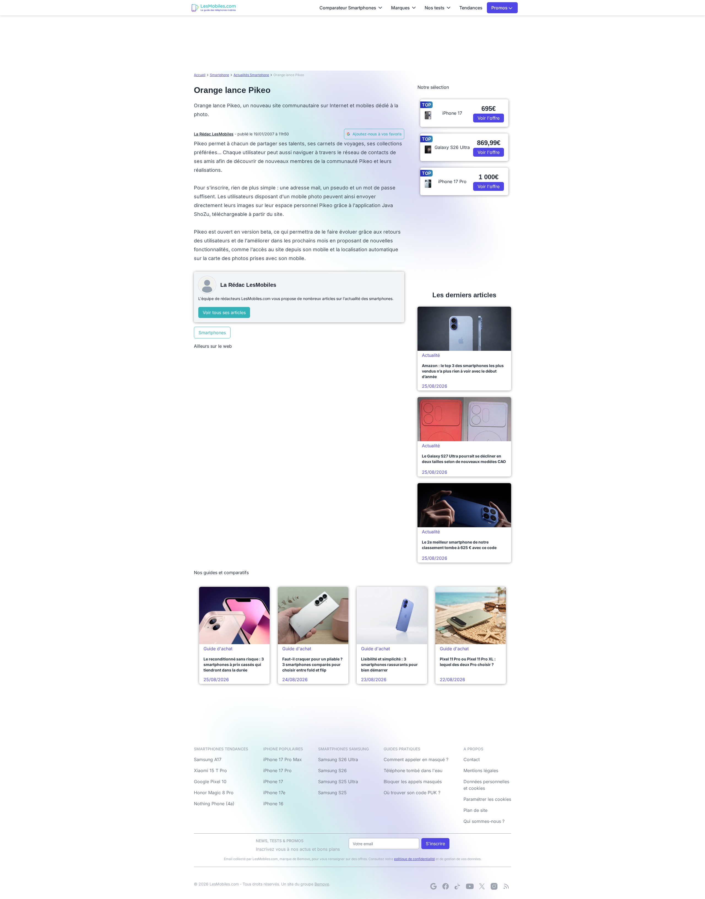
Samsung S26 (332, 770)
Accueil (199, 75)
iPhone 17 (273, 781)
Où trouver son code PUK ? (412, 792)
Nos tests (434, 7)
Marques (400, 7)
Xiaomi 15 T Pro (210, 770)
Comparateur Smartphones (347, 7)
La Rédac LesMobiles (214, 134)
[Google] (433, 886)
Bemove (321, 884)
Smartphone (219, 75)
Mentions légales (480, 770)
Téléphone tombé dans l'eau (413, 770)
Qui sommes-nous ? (484, 821)
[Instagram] (494, 886)
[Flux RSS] (506, 886)
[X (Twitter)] (482, 886)
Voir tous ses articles (224, 312)
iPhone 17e (274, 792)
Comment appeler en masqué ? (416, 759)
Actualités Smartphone (251, 75)
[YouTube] (470, 886)
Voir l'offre (489, 118)
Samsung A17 (207, 759)
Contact (471, 759)
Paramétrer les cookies (487, 799)
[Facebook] (446, 886)
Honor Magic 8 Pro (214, 792)
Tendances (470, 7)
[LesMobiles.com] (214, 8)
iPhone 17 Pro (277, 770)
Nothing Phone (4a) (214, 803)
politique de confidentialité (414, 859)
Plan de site (475, 810)
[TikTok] (458, 886)
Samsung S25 (332, 792)
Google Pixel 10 (210, 781)
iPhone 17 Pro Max (282, 759)
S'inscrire (435, 843)
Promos (500, 7)
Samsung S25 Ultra (338, 781)
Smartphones (212, 332)
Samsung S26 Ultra (338, 759)
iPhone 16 (273, 803)
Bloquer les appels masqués (413, 781)
